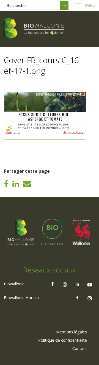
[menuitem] (71, 332)
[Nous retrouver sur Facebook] (52, 284)
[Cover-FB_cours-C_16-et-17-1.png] (45, 137)
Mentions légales (71, 332)
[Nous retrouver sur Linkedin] (77, 284)
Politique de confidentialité (62, 340)
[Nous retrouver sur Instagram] (64, 284)
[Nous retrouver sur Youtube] (89, 284)
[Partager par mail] (27, 183)
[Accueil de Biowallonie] (34, 29)
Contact (79, 348)
